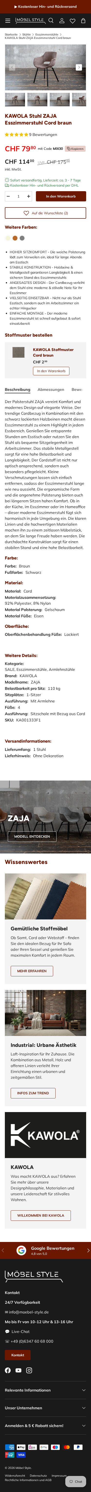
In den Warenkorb (61, 196)
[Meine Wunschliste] (72, 20)
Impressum (59, 1475)
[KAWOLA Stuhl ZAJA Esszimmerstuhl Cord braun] (15, 238)
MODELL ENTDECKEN (32, 836)
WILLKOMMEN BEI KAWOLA (40, 1215)
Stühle (26, 34)
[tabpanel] (45, 583)
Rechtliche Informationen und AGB (28, 1480)
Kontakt (17, 1355)
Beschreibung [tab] (17, 389)
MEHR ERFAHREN (32, 971)
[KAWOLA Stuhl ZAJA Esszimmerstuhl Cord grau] (22, 238)
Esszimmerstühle (46, 34)
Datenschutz (38, 1475)
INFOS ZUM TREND (33, 1093)
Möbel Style (23, 1468)
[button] (83, 20)
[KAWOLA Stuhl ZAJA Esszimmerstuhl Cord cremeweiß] (8, 238)
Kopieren (77, 149)
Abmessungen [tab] (51, 389)
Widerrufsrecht (15, 1475)
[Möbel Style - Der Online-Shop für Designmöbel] (31, 21)
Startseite (11, 34)
